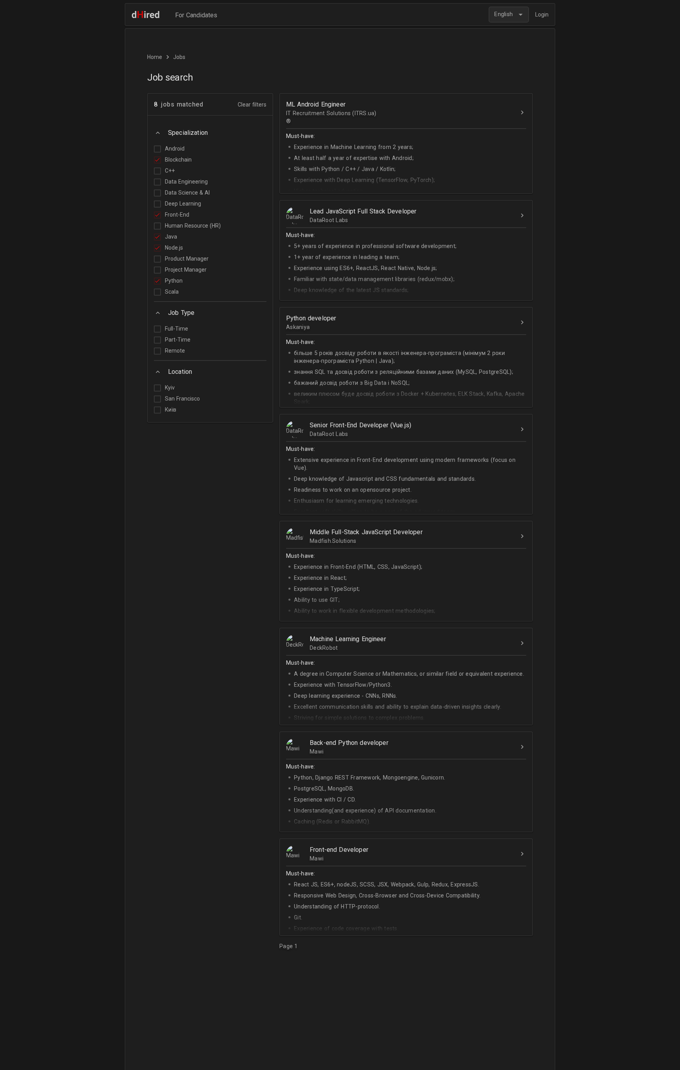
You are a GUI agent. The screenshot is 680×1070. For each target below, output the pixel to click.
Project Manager (186, 270)
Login (542, 14)
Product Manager (187, 259)
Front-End (177, 214)
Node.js (174, 248)
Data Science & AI (187, 192)
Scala (172, 292)
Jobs (179, 57)
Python (174, 281)
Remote (175, 350)
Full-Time (176, 328)
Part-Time (177, 339)
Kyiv (170, 387)
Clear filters (252, 104)
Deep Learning (183, 203)
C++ (170, 170)
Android (175, 148)
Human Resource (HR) (193, 225)
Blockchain (178, 159)
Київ (170, 409)
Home (154, 57)
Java (171, 236)
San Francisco (182, 398)
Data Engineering (186, 181)
